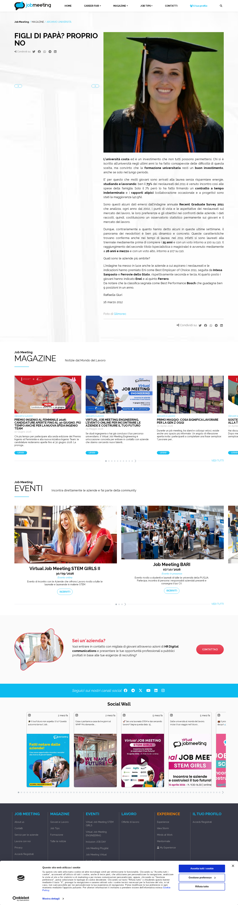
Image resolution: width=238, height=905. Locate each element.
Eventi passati (93, 861)
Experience (163, 822)
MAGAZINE (119, 5)
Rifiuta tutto (202, 886)
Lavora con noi (23, 841)
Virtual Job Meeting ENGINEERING (96, 833)
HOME (68, 5)
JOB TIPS (145, 5)
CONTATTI (171, 5)
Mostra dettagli (51, 898)
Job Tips (55, 828)
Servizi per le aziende (26, 834)
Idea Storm (163, 828)
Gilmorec (120, 314)
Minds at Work (165, 834)
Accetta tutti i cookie (202, 868)
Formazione (56, 834)
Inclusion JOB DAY (96, 841)
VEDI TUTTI (217, 460)
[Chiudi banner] (233, 866)
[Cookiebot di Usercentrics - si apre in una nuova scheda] (21, 898)
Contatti (19, 828)
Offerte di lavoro (130, 822)
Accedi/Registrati (24, 854)
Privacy (19, 847)
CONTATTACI (210, 649)
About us (19, 822)
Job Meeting (21, 21)
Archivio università (59, 21)
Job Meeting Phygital (97, 848)
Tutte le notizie (58, 841)
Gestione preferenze (200, 877)
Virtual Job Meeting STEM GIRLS (99, 824)
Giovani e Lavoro (59, 822)
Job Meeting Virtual (96, 854)
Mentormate (163, 841)
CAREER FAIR (91, 5)
